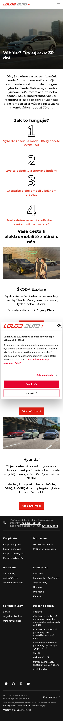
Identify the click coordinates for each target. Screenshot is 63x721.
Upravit (30, 393)
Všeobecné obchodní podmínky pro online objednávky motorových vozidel (46, 620)
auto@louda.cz (50, 525)
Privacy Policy (10, 705)
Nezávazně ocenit (43, 544)
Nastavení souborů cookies (17, 710)
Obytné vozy (40, 582)
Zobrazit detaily (45, 375)
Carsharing (9, 573)
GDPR (36, 652)
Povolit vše (31, 384)
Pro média (38, 591)
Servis (6, 611)
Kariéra (37, 596)
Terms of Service (30, 705)
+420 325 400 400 (30, 523)
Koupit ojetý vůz (12, 549)
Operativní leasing (13, 582)
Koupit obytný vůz (13, 558)
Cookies (37, 611)
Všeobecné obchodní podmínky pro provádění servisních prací (45, 634)
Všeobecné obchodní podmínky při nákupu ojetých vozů (45, 645)
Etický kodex (40, 669)
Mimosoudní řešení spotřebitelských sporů (46, 663)
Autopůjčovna (10, 578)
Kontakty (38, 573)
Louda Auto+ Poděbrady (46, 578)
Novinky (37, 587)
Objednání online (12, 616)
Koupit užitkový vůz (14, 553)
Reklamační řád (41, 657)
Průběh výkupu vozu (44, 549)
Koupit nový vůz (12, 544)
